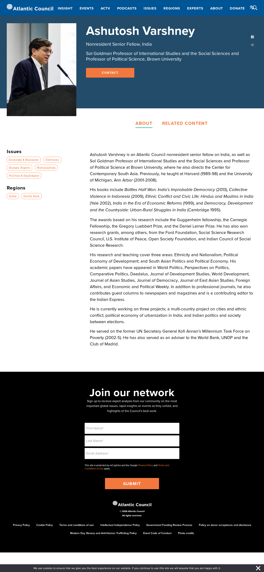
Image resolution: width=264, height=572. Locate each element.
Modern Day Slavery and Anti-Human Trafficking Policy (103, 533)
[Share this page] (252, 45)
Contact (110, 72)
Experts (195, 8)
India (13, 196)
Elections (52, 160)
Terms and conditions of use (76, 525)
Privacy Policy (145, 465)
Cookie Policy (44, 525)
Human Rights (19, 168)
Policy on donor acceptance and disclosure (225, 525)
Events (87, 8)
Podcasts (127, 8)
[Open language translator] (252, 7)
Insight (65, 8)
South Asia (31, 196)
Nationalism (46, 168)
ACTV (105, 8)
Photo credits (186, 533)
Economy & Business (24, 160)
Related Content (185, 123)
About (216, 8)
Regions (172, 8)
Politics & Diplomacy (24, 175)
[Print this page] (252, 37)
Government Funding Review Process (169, 525)
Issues (150, 8)
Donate (237, 8)
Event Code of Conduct (157, 533)
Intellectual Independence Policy (120, 525)
